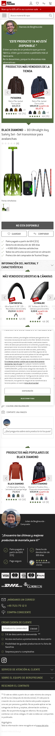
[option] (27, 172)
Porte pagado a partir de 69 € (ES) (22, 241)
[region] (27, 368)
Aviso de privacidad (31, 383)
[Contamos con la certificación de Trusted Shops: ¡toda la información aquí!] (32, 563)
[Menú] (4, 15)
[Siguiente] (47, 92)
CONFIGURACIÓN (27, 391)
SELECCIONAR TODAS (27, 399)
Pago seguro (15, 561)
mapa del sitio (42, 725)
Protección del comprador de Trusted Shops (27, 255)
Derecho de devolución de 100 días (23, 244)
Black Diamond (12, 130)
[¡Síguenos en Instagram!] (6, 660)
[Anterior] (7, 92)
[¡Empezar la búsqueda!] (51, 15)
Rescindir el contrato (15, 685)
